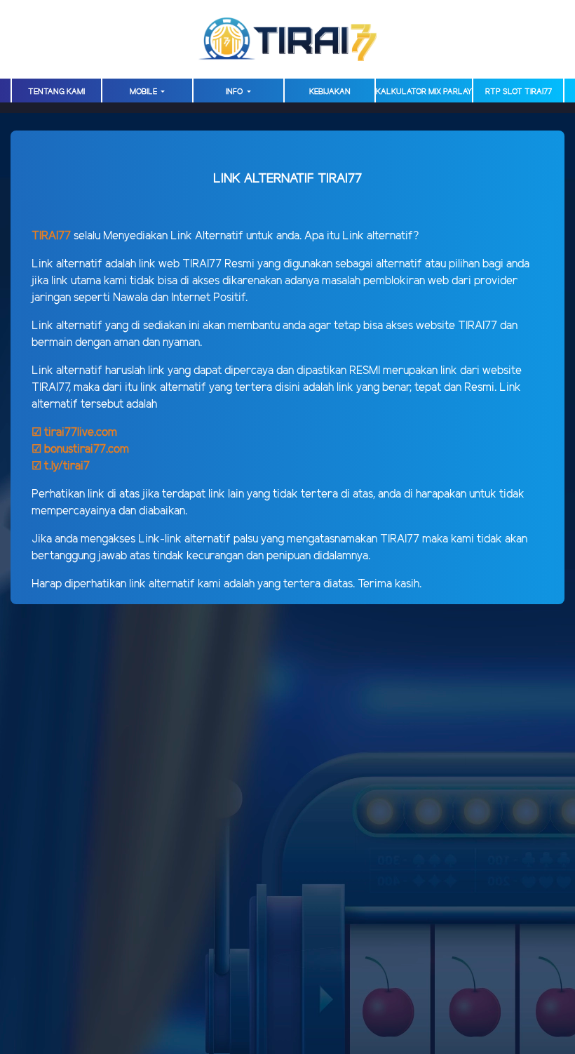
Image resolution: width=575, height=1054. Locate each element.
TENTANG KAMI (56, 92)
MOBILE (144, 92)
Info (235, 92)
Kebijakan (330, 92)
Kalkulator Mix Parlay (424, 92)
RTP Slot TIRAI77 (518, 92)
